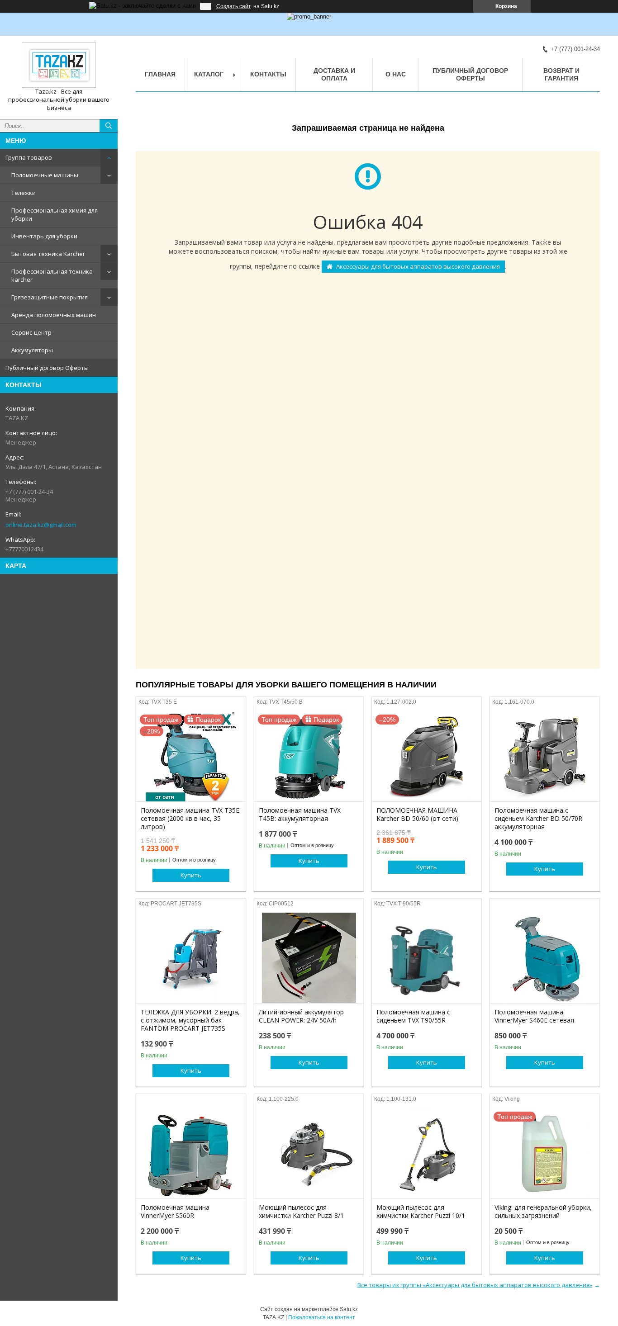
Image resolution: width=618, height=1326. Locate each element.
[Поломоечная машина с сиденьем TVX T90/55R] (426, 958)
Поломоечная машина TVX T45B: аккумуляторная (300, 814)
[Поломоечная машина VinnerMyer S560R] (191, 1153)
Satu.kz (349, 1309)
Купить (191, 875)
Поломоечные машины (44, 175)
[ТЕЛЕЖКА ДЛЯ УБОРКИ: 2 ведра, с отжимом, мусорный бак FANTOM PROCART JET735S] (191, 958)
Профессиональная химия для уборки (54, 214)
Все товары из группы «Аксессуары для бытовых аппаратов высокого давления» (474, 1285)
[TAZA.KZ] (59, 65)
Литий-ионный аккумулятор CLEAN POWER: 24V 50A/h (301, 1016)
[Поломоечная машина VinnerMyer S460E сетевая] (544, 958)
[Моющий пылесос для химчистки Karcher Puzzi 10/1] (426, 1153)
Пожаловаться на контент (321, 1317)
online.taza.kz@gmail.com (40, 525)
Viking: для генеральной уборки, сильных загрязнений (543, 1211)
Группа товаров (28, 157)
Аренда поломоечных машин (53, 315)
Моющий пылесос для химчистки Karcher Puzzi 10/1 (420, 1211)
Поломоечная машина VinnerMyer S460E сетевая (534, 1016)
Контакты (268, 74)
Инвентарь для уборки (44, 236)
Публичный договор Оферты (47, 368)
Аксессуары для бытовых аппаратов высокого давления (418, 266)
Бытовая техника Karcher (48, 254)
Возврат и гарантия (561, 74)
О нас (395, 74)
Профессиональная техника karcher (52, 275)
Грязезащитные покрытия (49, 297)
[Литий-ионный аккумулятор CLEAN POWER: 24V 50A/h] (309, 958)
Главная (160, 74)
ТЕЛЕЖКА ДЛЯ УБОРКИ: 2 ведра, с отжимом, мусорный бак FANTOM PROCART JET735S (190, 1020)
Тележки (23, 193)
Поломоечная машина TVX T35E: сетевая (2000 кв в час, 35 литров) (191, 818)
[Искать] (109, 126)
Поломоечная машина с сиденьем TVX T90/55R (413, 1016)
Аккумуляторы (32, 350)
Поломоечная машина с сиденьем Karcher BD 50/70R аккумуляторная (538, 818)
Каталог (208, 74)
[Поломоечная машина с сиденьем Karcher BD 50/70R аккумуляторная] (544, 756)
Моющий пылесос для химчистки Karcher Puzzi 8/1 (301, 1211)
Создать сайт (233, 6)
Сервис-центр (31, 332)
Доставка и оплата (334, 74)
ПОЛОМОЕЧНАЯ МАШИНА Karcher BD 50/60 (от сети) (417, 814)
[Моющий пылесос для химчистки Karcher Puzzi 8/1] (309, 1153)
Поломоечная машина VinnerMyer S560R (175, 1211)
